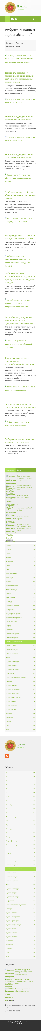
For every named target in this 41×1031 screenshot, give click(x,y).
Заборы (20, 594)
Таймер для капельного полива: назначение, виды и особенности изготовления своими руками (19, 77)
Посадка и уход (20, 645)
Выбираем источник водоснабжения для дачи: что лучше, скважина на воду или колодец (20, 278)
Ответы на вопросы (20, 633)
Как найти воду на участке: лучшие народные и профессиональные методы (19, 320)
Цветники (20, 721)
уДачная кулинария (20, 693)
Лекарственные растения (20, 617)
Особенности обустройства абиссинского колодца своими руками (20, 195)
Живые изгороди (20, 590)
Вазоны (20, 558)
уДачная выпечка (20, 685)
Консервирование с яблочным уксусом (23, 496)
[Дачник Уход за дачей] (16, 12)
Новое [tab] (19, 470)
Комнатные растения (20, 606)
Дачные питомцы (20, 574)
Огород (20, 625)
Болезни (20, 550)
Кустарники (20, 609)
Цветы (20, 725)
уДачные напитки (20, 709)
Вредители (20, 562)
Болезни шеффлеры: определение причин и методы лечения (24, 478)
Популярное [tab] (10, 470)
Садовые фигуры (20, 665)
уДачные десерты (20, 701)
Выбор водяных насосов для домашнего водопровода (19, 441)
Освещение (20, 629)
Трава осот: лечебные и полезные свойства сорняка (24, 517)
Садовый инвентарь (20, 669)
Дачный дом (20, 578)
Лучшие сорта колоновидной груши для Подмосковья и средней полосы (25, 508)
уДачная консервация (20, 689)
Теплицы (20, 681)
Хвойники (20, 717)
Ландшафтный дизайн (20, 613)
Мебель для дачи (20, 621)
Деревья (20, 582)
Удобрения (20, 713)
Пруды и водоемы (20, 653)
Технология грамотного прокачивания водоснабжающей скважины (19, 361)
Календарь (20, 602)
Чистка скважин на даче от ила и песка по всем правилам (20, 405)
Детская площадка (20, 586)
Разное (20, 657)
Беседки (20, 546)
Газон (20, 566)
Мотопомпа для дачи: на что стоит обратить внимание (19, 118)
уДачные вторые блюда (20, 697)
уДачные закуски (20, 705)
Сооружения (20, 673)
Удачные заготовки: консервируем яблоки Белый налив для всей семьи (24, 527)
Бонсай (20, 554)
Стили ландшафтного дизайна (20, 677)
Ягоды (20, 729)
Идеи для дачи (20, 598)
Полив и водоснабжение (20, 641)
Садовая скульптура (20, 661)
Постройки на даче (20, 649)
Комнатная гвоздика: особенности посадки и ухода (24, 487)
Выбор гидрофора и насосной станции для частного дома (20, 237)
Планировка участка (20, 637)
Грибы (20, 570)
